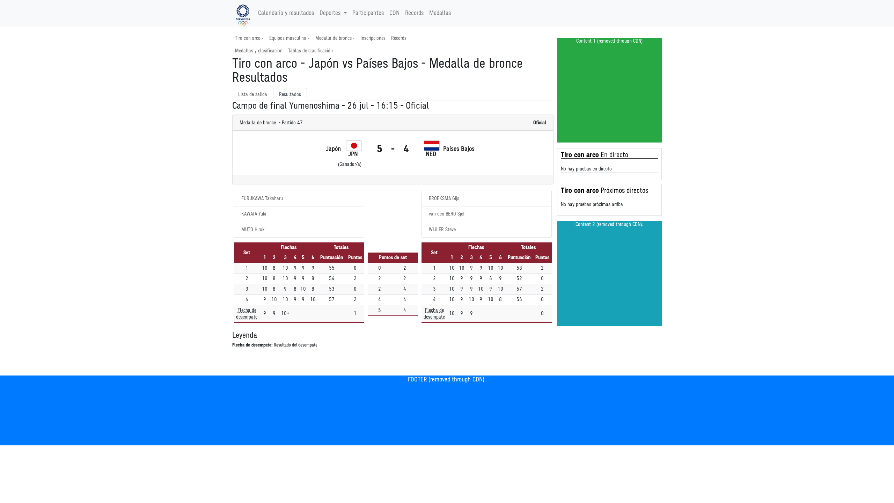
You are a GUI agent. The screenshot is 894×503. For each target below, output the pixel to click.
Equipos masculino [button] (287, 38)
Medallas (440, 13)
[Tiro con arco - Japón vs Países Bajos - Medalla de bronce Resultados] (243, 13)
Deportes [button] (330, 13)
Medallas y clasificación (259, 51)
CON (394, 13)
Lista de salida (252, 94)
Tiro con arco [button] (248, 38)
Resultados (290, 94)
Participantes (368, 13)
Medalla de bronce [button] (333, 38)
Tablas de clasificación (310, 51)
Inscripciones (373, 38)
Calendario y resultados (286, 13)
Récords (414, 13)
